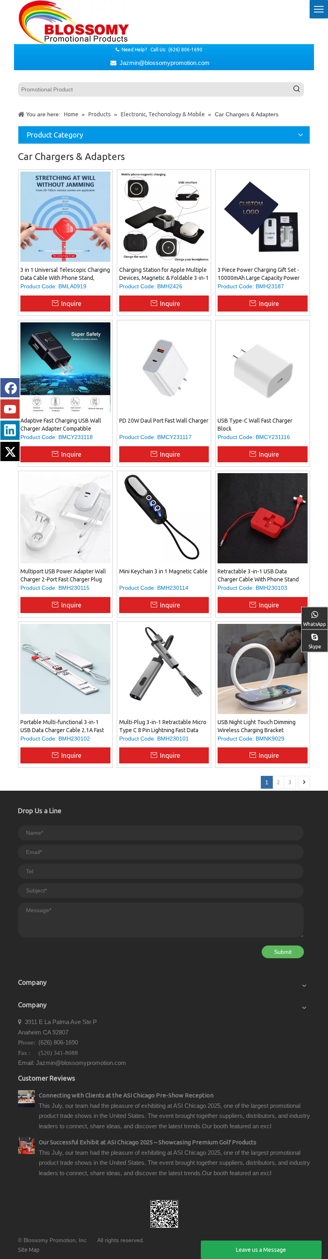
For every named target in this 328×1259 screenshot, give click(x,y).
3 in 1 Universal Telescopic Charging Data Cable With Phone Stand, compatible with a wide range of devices (65, 274)
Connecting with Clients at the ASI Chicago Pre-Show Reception (126, 1095)
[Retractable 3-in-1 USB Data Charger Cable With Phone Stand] (263, 517)
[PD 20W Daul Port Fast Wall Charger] (164, 367)
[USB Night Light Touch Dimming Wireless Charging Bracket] (263, 670)
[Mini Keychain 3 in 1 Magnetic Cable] (164, 517)
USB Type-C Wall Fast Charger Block (255, 424)
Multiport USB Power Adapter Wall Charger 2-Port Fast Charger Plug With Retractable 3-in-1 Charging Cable (63, 575)
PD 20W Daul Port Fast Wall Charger (163, 420)
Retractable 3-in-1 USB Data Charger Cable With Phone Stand (258, 575)
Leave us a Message (261, 1250)
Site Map (29, 1250)
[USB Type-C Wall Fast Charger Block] (263, 367)
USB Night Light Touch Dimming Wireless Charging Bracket (257, 726)
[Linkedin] (10, 430)
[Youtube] (10, 409)
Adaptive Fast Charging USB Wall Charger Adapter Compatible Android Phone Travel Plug (60, 425)
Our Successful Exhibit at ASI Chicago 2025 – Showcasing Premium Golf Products (147, 1142)
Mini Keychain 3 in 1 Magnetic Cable (163, 571)
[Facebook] (10, 387)
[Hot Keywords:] (297, 89)
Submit (283, 952)
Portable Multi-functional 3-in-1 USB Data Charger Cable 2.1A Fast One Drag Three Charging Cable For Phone (64, 726)
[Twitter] (10, 451)
